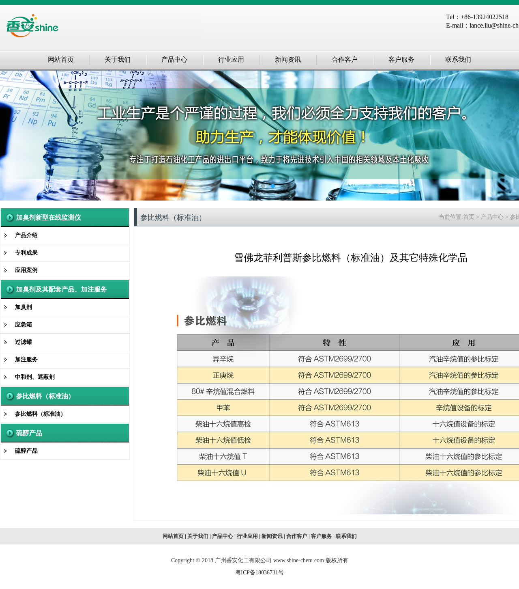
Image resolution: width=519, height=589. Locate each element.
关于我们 (197, 536)
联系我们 (346, 536)
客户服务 (321, 536)
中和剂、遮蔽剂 (35, 377)
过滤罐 (23, 342)
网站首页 (173, 536)
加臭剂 (23, 307)
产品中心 (492, 217)
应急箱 (23, 324)
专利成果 (26, 253)
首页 (468, 217)
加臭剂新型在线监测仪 (48, 217)
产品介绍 (26, 235)
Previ (14, 135)
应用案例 (26, 270)
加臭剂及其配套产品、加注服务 (61, 289)
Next (505, 135)
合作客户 (296, 536)
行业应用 (247, 536)
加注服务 (26, 359)
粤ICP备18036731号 (259, 573)
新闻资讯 (272, 536)
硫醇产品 (29, 432)
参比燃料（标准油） (45, 396)
